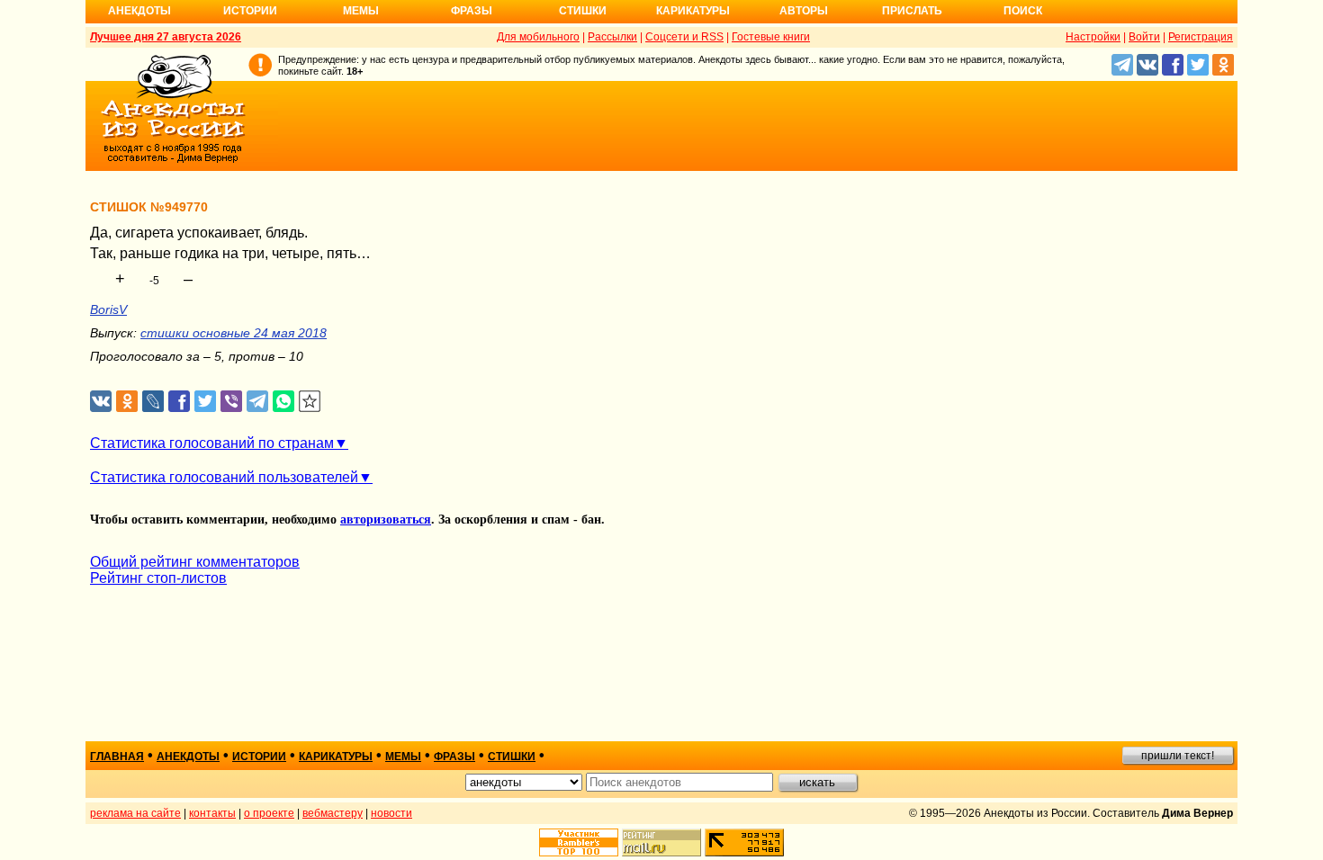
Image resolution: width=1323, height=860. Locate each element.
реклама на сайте (135, 813)
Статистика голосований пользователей (224, 477)
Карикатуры (693, 10)
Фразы (471, 10)
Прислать (912, 10)
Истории (250, 10)
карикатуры (336, 756)
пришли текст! (1177, 755)
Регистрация (1200, 37)
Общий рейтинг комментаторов (195, 561)
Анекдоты (139, 10)
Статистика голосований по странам (212, 443)
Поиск (1023, 10)
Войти (1144, 37)
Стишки (583, 10)
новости (391, 813)
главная (117, 756)
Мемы (361, 10)
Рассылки (612, 37)
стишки (512, 756)
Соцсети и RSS (684, 37)
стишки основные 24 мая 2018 (233, 333)
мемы (403, 756)
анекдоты (188, 756)
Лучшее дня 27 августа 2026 (165, 37)
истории (259, 756)
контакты (212, 813)
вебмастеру (332, 813)
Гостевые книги (771, 37)
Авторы (803, 10)
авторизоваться (385, 519)
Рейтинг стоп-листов (158, 578)
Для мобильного (538, 37)
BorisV (108, 309)
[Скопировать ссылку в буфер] (310, 401)
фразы (454, 756)
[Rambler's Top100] (578, 842)
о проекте (269, 813)
